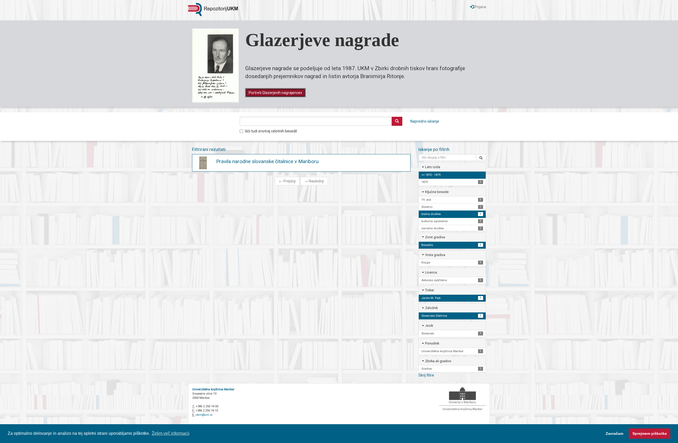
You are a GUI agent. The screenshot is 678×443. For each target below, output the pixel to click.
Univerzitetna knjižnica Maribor (213, 389)
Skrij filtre (426, 375)
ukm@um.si (203, 415)
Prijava (480, 7)
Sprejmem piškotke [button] (649, 433)
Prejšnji (287, 181)
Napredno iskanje (424, 121)
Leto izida (432, 167)
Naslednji (314, 181)
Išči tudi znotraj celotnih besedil (271, 131)
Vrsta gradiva (435, 255)
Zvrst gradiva (435, 237)
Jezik (429, 326)
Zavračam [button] (614, 433)
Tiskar (429, 290)
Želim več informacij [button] (170, 433)
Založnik (431, 308)
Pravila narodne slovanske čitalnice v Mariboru (267, 161)
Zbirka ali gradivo (438, 361)
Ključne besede (437, 192)
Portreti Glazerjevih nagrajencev (275, 93)
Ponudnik (432, 343)
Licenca (431, 272)
